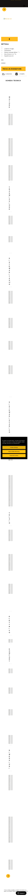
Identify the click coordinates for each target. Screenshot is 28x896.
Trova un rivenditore (11, 69)
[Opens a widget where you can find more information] (21, 893)
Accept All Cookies (14, 455)
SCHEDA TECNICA (13, 80)
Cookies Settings (14, 447)
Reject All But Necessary (14, 451)
